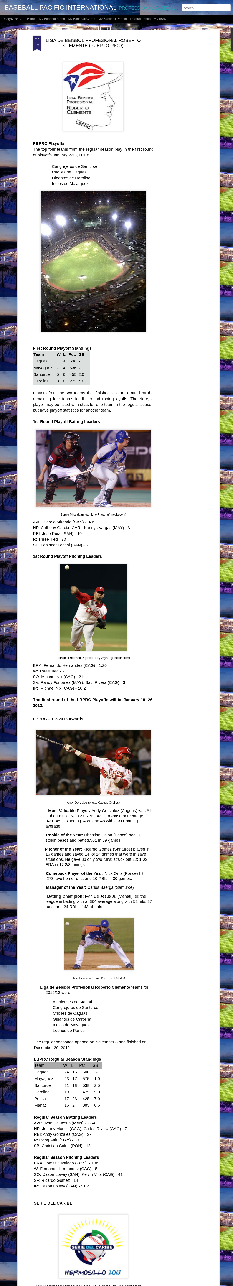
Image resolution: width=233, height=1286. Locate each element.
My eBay (160, 18)
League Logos (140, 18)
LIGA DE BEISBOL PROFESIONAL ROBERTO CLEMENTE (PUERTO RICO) (93, 43)
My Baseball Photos (112, 18)
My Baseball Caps (52, 18)
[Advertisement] (178, 107)
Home (31, 18)
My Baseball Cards (81, 18)
